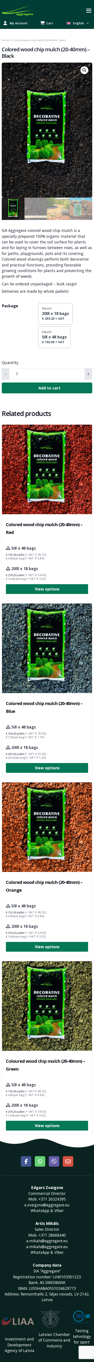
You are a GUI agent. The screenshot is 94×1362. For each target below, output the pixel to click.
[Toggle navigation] (88, 10)
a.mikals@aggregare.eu (47, 1246)
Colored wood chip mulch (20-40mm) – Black (46, 52)
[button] (84, 70)
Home (5, 40)
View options (47, 589)
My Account (19, 23)
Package (10, 305)
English (78, 23)
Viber (59, 1210)
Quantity (10, 362)
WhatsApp (40, 1210)
